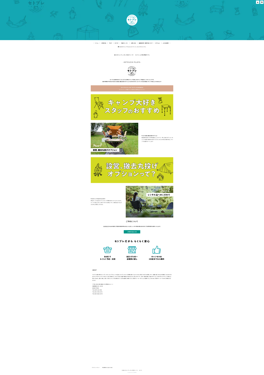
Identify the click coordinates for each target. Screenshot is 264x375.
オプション (157, 43)
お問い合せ (133, 43)
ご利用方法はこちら (132, 232)
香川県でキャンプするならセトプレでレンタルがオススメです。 (132, 46)
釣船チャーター (124, 43)
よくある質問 (166, 43)
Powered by (130, 372)
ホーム (96, 43)
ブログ (110, 43)
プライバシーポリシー (96, 367)
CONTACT (106, 226)
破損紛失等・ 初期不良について (146, 43)
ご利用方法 (103, 43)
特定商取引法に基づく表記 (107, 367)
